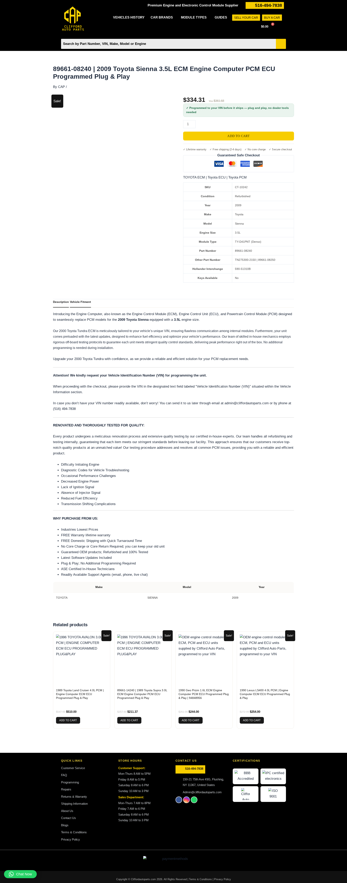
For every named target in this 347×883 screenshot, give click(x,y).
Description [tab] (61, 301)
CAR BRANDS (162, 17)
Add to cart (238, 136)
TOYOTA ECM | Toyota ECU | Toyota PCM (215, 177)
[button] (163, 17)
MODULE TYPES (194, 17)
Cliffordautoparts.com (143, 879)
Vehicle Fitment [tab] (80, 301)
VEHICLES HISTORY (129, 17)
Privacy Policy (222, 879)
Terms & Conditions (201, 879)
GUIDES (221, 17)
